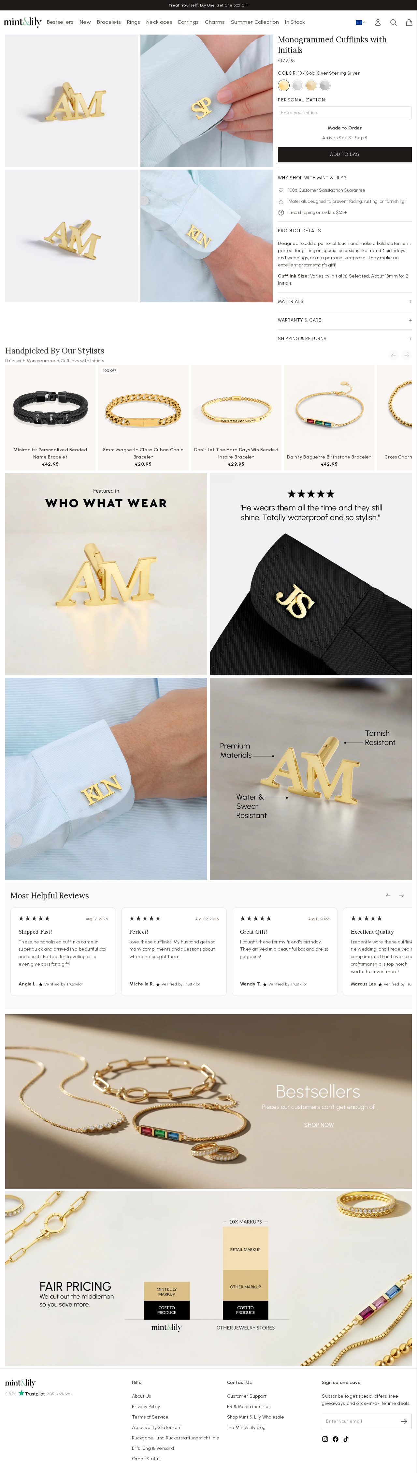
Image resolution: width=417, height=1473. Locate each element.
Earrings (188, 22)
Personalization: (302, 100)
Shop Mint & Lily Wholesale (255, 1417)
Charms (215, 22)
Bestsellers (60, 22)
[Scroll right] (406, 355)
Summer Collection (255, 22)
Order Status (146, 1459)
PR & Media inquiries (249, 1406)
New (85, 22)
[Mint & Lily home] (23, 22)
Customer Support (247, 1396)
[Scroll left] (393, 355)
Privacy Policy (146, 1406)
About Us (141, 1396)
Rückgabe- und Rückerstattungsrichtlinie (176, 1438)
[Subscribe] (404, 1421)
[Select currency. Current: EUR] (361, 22)
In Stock (295, 22)
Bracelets (109, 22)
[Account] (378, 22)
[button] (409, 22)
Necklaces (159, 22)
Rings (133, 22)
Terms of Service (150, 1417)
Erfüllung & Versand (153, 1448)
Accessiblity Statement (157, 1427)
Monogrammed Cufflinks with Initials (65, 361)
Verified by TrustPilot (63, 984)
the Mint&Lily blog (246, 1427)
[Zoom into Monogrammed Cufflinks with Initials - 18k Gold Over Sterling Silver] (71, 101)
